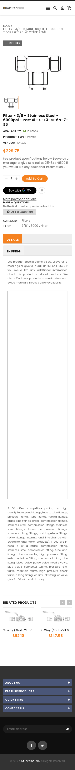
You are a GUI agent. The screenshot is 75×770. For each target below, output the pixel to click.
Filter (44, 226)
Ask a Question (21, 212)
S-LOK (21, 143)
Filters (26, 220)
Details (12, 240)
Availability (12, 131)
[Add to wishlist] (42, 190)
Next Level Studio (29, 761)
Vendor (9, 143)
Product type (13, 137)
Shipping (13, 251)
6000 (34, 226)
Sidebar (14, 43)
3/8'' (25, 226)
